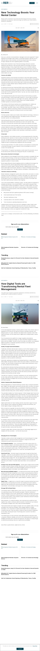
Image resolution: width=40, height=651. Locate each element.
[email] (23, 27)
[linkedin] (18, 27)
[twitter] (20, 27)
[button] (2, 3)
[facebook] (16, 27)
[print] (38, 27)
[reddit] (21, 27)
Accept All (20, 648)
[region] (20, 647)
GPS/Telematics (4, 9)
